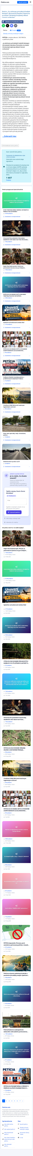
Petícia (5, 30)
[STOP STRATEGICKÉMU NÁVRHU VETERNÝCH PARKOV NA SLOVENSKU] (16, 205)
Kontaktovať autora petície (11, 145)
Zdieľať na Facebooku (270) (13, 22)
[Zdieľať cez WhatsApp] (3, 25)
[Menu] (30, 2)
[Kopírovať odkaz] (15, 25)
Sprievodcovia (7, 1121)
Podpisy (15, 30)
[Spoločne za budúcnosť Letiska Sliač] (16, 317)
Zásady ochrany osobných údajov (13, 33)
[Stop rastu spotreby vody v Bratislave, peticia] (16, 429)
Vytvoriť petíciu (15, 512)
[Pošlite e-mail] (11, 25)
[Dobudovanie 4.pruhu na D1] (16, 456)
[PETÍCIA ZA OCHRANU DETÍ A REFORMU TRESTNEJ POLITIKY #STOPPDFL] (16, 290)
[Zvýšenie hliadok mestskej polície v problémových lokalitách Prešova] (16, 372)
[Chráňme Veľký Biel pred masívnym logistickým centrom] (16, 401)
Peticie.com (5, 2)
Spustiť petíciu (23, 2)
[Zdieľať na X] (7, 25)
